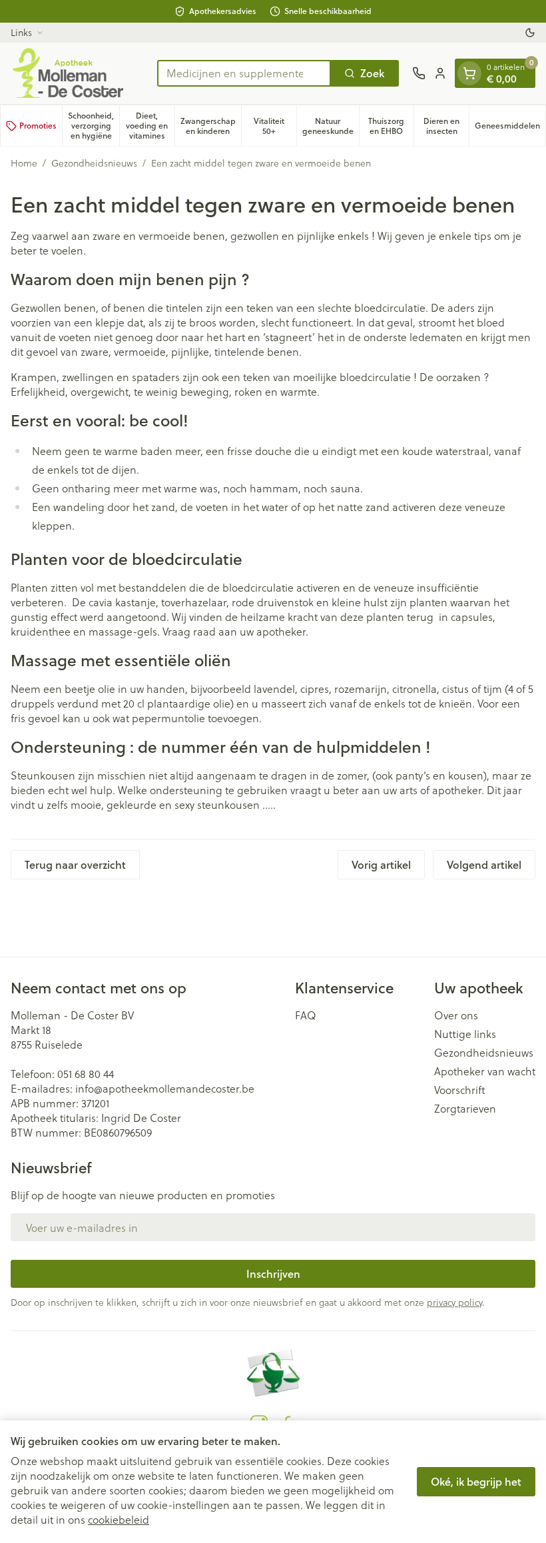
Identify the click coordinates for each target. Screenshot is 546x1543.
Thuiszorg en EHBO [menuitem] (390, 126)
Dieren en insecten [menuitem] (446, 126)
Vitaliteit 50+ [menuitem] (275, 126)
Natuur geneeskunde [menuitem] (330, 126)
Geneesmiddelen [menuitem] (510, 128)
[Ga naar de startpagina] (77, 73)
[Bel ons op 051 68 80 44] (418, 73)
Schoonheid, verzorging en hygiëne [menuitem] (93, 125)
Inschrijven (273, 1273)
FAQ (305, 1015)
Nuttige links (465, 1034)
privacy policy (454, 1302)
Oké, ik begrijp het (476, 1481)
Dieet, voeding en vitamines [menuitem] (150, 125)
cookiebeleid (118, 1519)
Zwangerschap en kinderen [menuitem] (210, 126)
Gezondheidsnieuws (94, 163)
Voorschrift (459, 1090)
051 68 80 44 (85, 1073)
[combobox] (244, 73)
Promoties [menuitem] (38, 125)
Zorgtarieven (465, 1108)
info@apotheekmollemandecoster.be (164, 1088)
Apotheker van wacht (484, 1071)
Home (24, 163)
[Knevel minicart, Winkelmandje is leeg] (469, 73)
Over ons (456, 1015)
